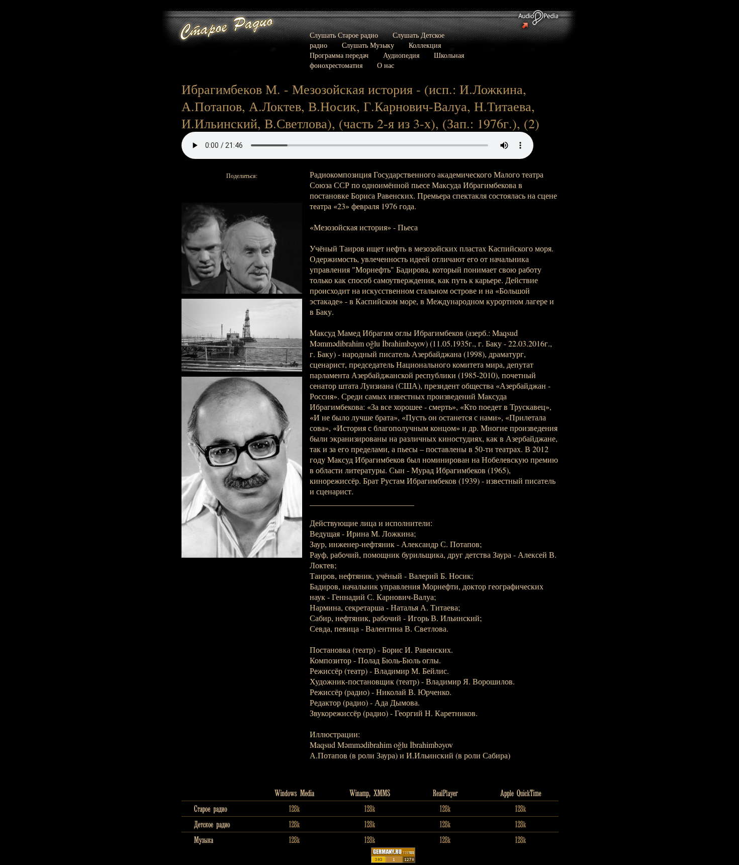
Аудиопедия (401, 55)
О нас (385, 65)
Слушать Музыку (368, 45)
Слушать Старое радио (344, 35)
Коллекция (425, 45)
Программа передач (339, 55)
